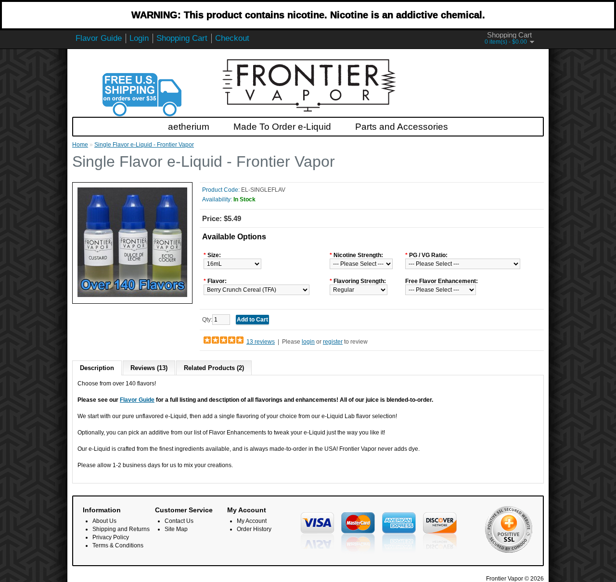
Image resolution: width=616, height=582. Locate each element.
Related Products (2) (214, 367)
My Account (252, 521)
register (333, 341)
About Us (104, 521)
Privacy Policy (110, 537)
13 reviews (260, 341)
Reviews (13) (148, 367)
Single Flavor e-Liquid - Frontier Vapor (144, 144)
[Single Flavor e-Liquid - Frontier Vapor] (132, 295)
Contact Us (179, 521)
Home (80, 144)
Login (139, 38)
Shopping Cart (181, 38)
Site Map (176, 529)
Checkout (232, 38)
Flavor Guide (99, 38)
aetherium (188, 127)
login (308, 341)
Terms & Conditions (117, 545)
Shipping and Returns (121, 529)
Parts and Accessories (401, 127)
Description (97, 367)
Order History (254, 529)
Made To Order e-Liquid (282, 127)
